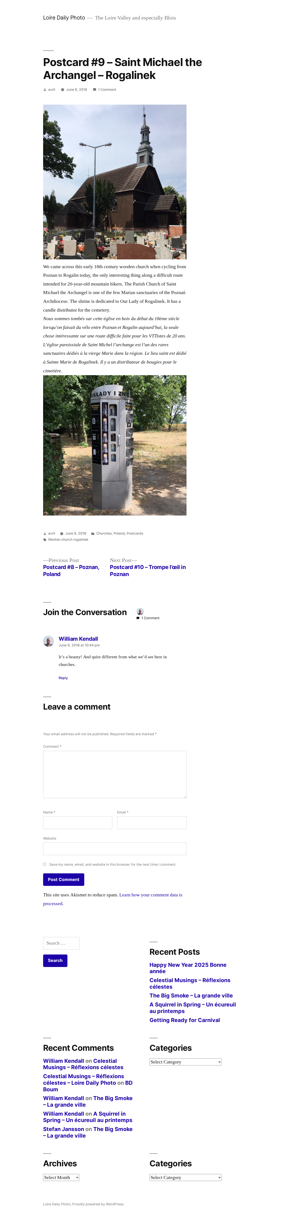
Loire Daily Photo (64, 17)
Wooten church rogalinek (68, 539)
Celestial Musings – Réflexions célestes (190, 983)
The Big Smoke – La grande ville (191, 995)
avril (51, 89)
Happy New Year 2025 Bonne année (188, 968)
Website (49, 838)
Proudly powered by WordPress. (98, 1204)
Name (49, 812)
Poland (119, 533)
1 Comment (107, 89)
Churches (104, 533)
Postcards (135, 533)
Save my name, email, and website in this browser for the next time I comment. (112, 864)
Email (122, 812)
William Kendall (63, 1061)
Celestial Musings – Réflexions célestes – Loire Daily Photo (83, 1079)
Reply (63, 678)
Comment (52, 746)
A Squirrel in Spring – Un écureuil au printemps (193, 1007)
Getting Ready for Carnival (185, 1020)
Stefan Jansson (63, 1129)
